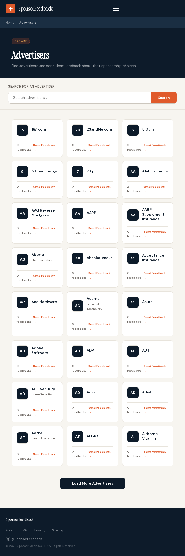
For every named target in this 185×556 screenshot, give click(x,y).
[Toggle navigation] (116, 9)
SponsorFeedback (20, 519)
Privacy (39, 530)
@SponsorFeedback (27, 539)
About (10, 530)
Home (10, 22)
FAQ (25, 530)
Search (164, 97)
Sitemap (58, 530)
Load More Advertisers (92, 483)
